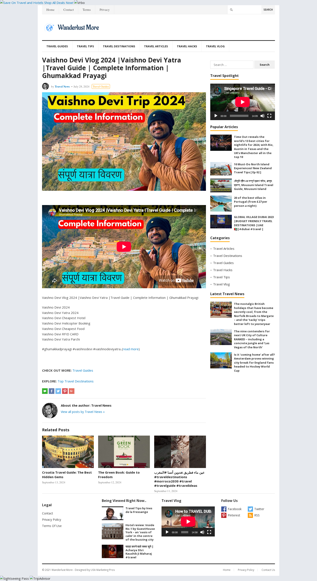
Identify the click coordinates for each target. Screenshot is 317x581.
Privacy (105, 9)
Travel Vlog (215, 46)
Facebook (235, 509)
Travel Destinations (119, 46)
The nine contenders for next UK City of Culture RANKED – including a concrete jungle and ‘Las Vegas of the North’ (252, 339)
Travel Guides (57, 46)
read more (131, 349)
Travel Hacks (187, 46)
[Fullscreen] (269, 116)
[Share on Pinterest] (65, 391)
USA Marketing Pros (103, 570)
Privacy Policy (51, 519)
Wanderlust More (62, 570)
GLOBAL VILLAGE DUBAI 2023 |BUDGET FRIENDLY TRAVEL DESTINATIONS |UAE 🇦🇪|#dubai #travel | (254, 223)
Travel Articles (156, 46)
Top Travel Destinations (76, 381)
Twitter (259, 509)
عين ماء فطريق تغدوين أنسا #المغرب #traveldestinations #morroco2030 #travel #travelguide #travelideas (179, 479)
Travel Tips (85, 46)
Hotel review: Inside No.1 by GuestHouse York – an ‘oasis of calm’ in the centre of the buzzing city (140, 532)
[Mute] (262, 116)
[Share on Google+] (71, 391)
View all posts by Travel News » (83, 412)
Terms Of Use (52, 526)
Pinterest (234, 515)
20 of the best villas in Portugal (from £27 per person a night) (250, 202)
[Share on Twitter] (58, 391)
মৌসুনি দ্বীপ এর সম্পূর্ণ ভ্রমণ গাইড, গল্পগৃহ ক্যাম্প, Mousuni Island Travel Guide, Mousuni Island (253, 185)
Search (268, 9)
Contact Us (268, 570)
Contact (68, 9)
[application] (242, 102)
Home (50, 9)
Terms (87, 9)
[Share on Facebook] (51, 391)
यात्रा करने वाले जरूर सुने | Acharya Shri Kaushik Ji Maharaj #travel (140, 551)
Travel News (62, 86)
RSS (257, 515)
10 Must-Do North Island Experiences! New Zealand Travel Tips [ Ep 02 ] (253, 168)
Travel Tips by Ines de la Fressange (139, 510)
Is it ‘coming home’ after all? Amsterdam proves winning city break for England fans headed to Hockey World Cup (254, 362)
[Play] (216, 116)
